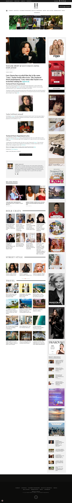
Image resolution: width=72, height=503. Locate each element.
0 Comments (58, 371)
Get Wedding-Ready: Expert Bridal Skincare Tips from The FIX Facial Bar (30, 246)
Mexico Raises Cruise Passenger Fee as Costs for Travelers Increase (38, 297)
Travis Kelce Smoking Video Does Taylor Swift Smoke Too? (35, 203)
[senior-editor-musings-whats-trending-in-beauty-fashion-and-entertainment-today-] (56, 227)
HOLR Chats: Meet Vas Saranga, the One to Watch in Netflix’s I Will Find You (10, 227)
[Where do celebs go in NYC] (56, 429)
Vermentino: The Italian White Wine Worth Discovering (25, 297)
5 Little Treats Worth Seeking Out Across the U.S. (59, 462)
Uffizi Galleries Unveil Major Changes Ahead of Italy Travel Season (11, 344)
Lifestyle (16, 10)
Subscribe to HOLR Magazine (25, 154)
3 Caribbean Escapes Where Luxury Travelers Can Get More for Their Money (11, 312)
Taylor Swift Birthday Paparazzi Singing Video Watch (15, 203)
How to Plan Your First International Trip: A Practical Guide (11, 297)
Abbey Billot (10, 69)
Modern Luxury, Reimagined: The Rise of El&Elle (20, 245)
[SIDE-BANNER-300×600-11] (56, 322)
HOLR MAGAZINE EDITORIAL (31, 204)
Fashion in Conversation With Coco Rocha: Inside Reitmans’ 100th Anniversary (30, 227)
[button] (44, 261)
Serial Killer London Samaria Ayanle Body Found (60, 369)
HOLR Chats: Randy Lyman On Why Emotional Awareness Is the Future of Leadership (20, 227)
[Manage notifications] (2, 501)
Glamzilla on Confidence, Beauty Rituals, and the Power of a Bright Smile (10, 246)
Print (63, 10)
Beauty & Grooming (37, 10)
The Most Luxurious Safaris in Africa (37, 311)
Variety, (12, 116)
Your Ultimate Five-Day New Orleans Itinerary (25, 328)
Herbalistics (57, 10)
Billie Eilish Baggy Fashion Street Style (26, 274)
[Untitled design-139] (56, 289)
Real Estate (50, 10)
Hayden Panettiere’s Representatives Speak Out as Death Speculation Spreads (60, 443)
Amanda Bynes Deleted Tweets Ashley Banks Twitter (60, 383)
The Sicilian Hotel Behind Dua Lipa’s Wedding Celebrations (12, 329)
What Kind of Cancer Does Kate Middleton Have (60, 376)
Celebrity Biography (25, 10)
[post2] (56, 397)
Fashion (11, 10)
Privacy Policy (36, 491)
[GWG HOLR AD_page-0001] (56, 150)
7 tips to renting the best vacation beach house (25, 343)
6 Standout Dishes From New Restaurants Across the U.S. (60, 456)
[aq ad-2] (56, 414)
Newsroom (37, 12)
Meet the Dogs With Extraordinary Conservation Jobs (59, 468)
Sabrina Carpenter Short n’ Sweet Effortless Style (12, 274)
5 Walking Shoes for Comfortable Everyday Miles (60, 450)
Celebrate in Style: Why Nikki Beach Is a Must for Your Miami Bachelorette (39, 344)
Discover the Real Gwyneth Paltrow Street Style (38, 275)
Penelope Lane (9, 204)
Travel (44, 10)
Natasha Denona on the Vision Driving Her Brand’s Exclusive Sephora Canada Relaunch (40, 227)
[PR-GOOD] (56, 105)
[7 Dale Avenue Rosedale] (56, 192)
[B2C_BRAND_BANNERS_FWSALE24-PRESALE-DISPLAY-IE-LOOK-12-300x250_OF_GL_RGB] (56, 347)
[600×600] (56, 176)
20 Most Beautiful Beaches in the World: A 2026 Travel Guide (38, 329)
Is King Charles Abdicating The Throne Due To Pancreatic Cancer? (59, 362)
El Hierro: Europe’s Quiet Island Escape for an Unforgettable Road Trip (25, 312)
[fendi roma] (56, 48)
